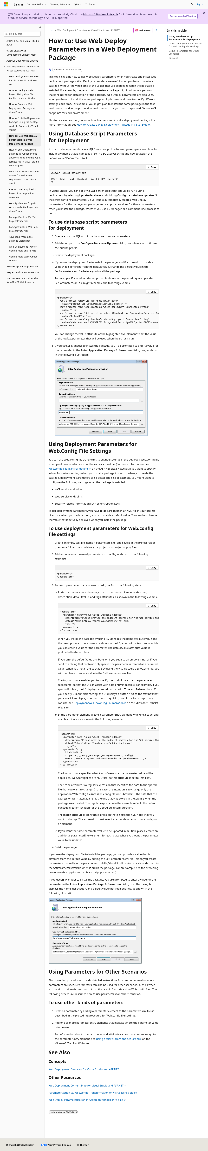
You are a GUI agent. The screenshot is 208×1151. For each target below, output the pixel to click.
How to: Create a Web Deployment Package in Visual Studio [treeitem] (22, 108)
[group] (107, 311)
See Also (173, 57)
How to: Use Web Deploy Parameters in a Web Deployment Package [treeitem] (23, 139)
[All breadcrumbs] (51, 30)
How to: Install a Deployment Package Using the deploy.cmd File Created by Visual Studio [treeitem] (24, 124)
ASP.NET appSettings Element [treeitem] (22, 266)
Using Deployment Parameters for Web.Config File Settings (185, 45)
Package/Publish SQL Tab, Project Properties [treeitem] (23, 219)
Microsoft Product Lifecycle (100, 14)
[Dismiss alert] (204, 12)
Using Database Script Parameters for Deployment (184, 38)
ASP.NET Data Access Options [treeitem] (22, 60)
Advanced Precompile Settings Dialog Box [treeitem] (21, 238)
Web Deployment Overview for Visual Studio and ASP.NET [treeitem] (24, 80)
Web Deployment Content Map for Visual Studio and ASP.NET (86, 1085)
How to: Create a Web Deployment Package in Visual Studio (113, 124)
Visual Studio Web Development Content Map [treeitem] (21, 52)
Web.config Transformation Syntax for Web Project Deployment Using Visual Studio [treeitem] (24, 177)
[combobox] (22, 33)
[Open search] (192, 4)
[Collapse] (40, 27)
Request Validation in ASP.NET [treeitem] (22, 272)
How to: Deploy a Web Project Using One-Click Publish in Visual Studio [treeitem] (22, 94)
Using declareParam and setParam (117, 1039)
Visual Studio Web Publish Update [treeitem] (23, 258)
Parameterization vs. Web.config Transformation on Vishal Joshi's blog (92, 1092)
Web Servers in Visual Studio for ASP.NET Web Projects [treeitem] (22, 280)
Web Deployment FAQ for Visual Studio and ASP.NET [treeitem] (23, 248)
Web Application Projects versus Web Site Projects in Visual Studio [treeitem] (24, 207)
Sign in (200, 4)
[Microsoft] (6, 4)
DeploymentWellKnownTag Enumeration (99, 703)
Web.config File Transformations (69, 468)
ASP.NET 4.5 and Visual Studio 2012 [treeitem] (22, 43)
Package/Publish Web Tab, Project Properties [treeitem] (23, 229)
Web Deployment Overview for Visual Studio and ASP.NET (88, 30)
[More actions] (156, 30)
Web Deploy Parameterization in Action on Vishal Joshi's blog (86, 1100)
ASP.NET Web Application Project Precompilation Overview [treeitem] (22, 193)
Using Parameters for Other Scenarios (184, 52)
